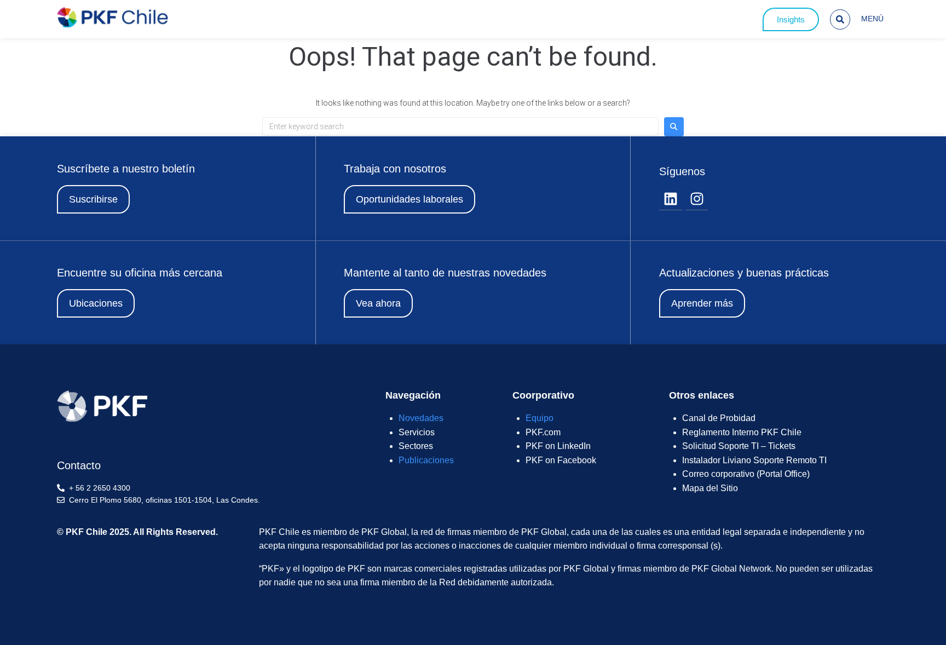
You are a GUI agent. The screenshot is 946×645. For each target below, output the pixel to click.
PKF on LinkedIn (558, 446)
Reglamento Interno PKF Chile (741, 432)
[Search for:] (460, 126)
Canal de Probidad (718, 418)
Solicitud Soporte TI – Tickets (738, 446)
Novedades (421, 418)
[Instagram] (696, 199)
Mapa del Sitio (710, 488)
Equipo (539, 418)
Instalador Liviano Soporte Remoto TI (754, 460)
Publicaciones (426, 460)
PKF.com (543, 432)
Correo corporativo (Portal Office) (746, 474)
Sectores (416, 446)
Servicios (417, 432)
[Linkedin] (670, 199)
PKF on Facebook (561, 460)
